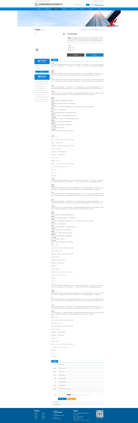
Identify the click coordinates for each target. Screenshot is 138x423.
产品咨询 (75, 55)
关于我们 (47, 8)
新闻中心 (64, 8)
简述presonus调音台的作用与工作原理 (41, 99)
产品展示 (89, 29)
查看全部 (42, 71)
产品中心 (56, 8)
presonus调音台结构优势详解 (40, 90)
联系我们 (99, 8)
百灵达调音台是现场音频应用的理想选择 (42, 92)
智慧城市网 (79, 418)
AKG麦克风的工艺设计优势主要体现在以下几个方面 (42, 101)
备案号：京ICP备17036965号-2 (78, 416)
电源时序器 (96, 29)
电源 (92, 29)
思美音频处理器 (57, 404)
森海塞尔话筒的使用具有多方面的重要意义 (42, 81)
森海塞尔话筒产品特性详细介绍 (40, 88)
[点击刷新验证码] (68, 395)
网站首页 (39, 8)
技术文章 (73, 8)
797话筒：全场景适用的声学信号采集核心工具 (42, 83)
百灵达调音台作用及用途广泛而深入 (41, 94)
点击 (47, 66)
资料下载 (82, 8)
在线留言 (90, 8)
